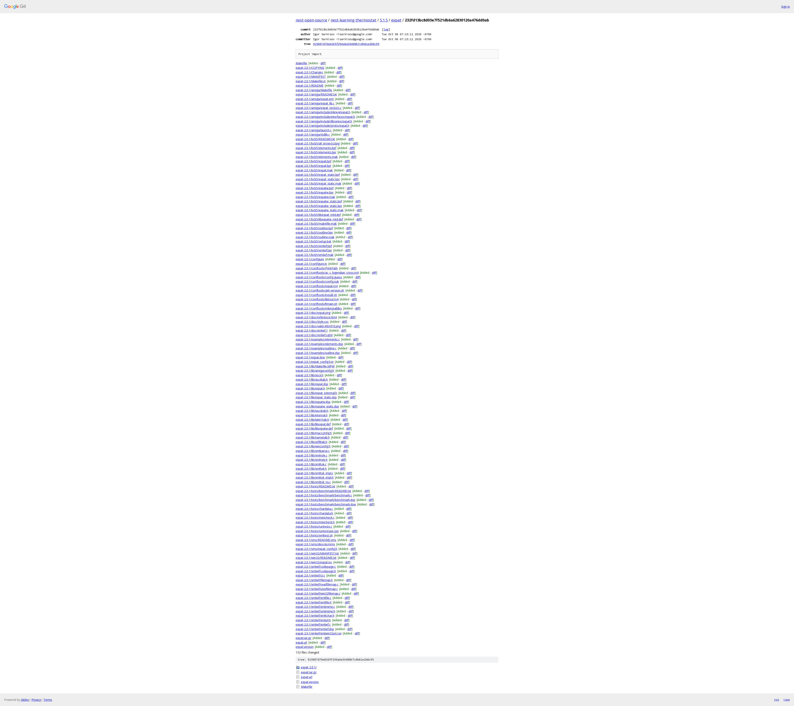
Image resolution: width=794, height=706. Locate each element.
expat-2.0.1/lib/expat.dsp (312, 384)
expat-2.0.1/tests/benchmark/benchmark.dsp (325, 500)
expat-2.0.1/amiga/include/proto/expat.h (322, 126)
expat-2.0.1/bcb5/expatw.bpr (315, 192)
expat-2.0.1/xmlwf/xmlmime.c (315, 607)
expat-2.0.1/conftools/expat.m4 (317, 286)
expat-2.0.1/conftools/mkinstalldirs (319, 308)
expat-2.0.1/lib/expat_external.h (316, 393)
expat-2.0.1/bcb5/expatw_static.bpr (319, 206)
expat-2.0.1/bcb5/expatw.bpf (315, 188)
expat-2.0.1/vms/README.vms (316, 540)
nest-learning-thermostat (353, 20)
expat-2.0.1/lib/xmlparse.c (313, 451)
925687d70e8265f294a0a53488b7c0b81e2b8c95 (346, 44)
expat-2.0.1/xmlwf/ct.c (310, 575)
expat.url (301, 642)
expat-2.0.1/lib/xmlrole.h (312, 460)
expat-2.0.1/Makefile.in (311, 81)
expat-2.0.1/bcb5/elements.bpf (316, 148)
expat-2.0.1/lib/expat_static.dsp (316, 397)
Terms (47, 700)
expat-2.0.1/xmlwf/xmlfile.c (313, 598)
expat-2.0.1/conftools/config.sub (317, 281)
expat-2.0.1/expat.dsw (310, 357)
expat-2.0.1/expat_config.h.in (315, 362)
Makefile (301, 63)
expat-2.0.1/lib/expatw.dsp (313, 402)
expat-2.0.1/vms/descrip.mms (315, 544)
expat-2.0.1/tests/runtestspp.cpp (317, 531)
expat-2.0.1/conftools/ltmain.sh (316, 304)
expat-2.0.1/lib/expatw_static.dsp (317, 406)
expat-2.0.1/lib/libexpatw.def (314, 428)
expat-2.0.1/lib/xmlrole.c (311, 455)
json (786, 699)
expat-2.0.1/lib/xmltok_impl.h (315, 477)
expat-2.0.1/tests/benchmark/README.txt (323, 491)
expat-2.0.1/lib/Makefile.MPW (315, 366)
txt (776, 699)
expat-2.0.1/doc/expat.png (313, 313)
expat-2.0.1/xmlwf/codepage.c (316, 567)
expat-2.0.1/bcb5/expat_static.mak (318, 183)
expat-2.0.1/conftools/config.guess (319, 277)
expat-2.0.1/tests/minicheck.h (315, 522)
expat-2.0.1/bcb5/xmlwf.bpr (314, 250)
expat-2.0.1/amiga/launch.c (313, 130)
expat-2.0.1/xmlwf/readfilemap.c (317, 584)
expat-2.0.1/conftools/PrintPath (317, 268)
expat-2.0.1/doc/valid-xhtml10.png (318, 326)
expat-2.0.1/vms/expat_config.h (316, 549)
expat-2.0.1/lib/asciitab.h (312, 379)
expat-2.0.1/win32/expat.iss (314, 562)
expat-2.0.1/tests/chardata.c (314, 509)
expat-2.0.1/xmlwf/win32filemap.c (318, 593)
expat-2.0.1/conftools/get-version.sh (320, 290)
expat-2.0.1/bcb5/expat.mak (314, 170)
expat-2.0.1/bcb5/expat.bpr (313, 166)
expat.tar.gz (303, 638)
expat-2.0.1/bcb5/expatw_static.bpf (319, 201)
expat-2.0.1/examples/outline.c (316, 348)
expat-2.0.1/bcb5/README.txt (315, 139)
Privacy (36, 700)
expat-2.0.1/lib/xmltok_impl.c (314, 473)
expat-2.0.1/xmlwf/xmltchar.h (315, 616)
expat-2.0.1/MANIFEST (311, 77)
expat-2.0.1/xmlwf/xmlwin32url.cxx (318, 633)
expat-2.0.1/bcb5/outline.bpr (314, 232)
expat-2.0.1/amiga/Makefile (314, 90)
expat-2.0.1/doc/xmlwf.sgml (314, 335)
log (385, 29)
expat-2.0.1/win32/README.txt (316, 558)
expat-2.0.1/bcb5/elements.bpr (316, 152)
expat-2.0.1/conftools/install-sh (316, 295)
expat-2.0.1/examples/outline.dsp (318, 353)
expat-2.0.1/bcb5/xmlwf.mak (314, 255)
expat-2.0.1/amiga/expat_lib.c (315, 103)
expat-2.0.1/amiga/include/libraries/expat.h (324, 121)
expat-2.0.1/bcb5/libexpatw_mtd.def (319, 219)
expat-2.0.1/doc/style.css (312, 322)
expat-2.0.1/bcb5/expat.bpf (313, 161)
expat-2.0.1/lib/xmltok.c (311, 464)
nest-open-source (311, 20)
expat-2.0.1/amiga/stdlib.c (313, 134)
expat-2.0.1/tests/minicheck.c (315, 518)
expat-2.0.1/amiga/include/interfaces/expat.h (325, 117)
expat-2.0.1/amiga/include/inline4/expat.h (323, 112)
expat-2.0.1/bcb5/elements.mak (317, 157)
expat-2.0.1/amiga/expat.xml (315, 99)
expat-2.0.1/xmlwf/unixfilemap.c (317, 589)
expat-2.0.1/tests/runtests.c (314, 526)
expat (396, 20)
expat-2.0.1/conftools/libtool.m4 (317, 299)
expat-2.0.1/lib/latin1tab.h (312, 420)
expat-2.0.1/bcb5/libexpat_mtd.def (318, 215)
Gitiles (25, 700)
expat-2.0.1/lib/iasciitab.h (312, 411)
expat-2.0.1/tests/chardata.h (314, 513)
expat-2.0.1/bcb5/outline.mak (315, 237)
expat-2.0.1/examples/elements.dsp (319, 344)
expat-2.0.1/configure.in (311, 264)
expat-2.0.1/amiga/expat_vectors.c (318, 108)
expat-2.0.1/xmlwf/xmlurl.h (313, 620)
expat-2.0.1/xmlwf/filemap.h (314, 580)
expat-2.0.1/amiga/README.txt (316, 94)
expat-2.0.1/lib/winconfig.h (313, 446)
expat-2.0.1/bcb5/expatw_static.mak (319, 210)
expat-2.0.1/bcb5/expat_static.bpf (318, 175)
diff (322, 63)
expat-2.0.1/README (309, 85)
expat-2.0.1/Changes (309, 72)
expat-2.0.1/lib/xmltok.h (311, 469)
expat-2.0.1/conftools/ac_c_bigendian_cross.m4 (327, 273)
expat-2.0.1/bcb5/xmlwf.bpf (314, 246)
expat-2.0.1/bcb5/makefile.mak (316, 224)
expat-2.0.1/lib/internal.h (312, 415)
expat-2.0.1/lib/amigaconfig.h (315, 371)
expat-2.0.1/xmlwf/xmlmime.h (315, 611)
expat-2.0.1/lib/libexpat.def (313, 424)
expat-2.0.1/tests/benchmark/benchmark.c (324, 495)
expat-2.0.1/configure (310, 259)
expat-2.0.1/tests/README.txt (315, 486)
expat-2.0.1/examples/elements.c (318, 339)
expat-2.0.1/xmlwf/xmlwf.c (313, 624)
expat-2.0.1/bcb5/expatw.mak (315, 197)
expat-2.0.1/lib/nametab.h (313, 437)
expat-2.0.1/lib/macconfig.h (314, 433)
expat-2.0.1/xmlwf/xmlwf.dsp (315, 629)
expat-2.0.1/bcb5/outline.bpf (314, 228)
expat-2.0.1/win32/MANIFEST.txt (317, 553)
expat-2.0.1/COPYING (310, 68)
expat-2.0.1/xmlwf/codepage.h (316, 571)
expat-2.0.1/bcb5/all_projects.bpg (318, 143)
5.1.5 (384, 20)
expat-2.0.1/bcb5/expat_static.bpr (318, 179)
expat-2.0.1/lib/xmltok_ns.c (313, 482)
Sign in (785, 6)
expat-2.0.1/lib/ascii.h (309, 375)
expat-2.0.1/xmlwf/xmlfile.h (313, 602)
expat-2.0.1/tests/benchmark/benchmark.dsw (326, 504)
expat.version (304, 647)
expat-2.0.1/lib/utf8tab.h (311, 442)
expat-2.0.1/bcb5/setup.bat (313, 241)
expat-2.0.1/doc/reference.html (316, 317)
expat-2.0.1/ (309, 667)
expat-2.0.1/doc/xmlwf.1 (312, 330)
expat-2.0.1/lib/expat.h (310, 388)
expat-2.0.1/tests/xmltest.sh (314, 535)
